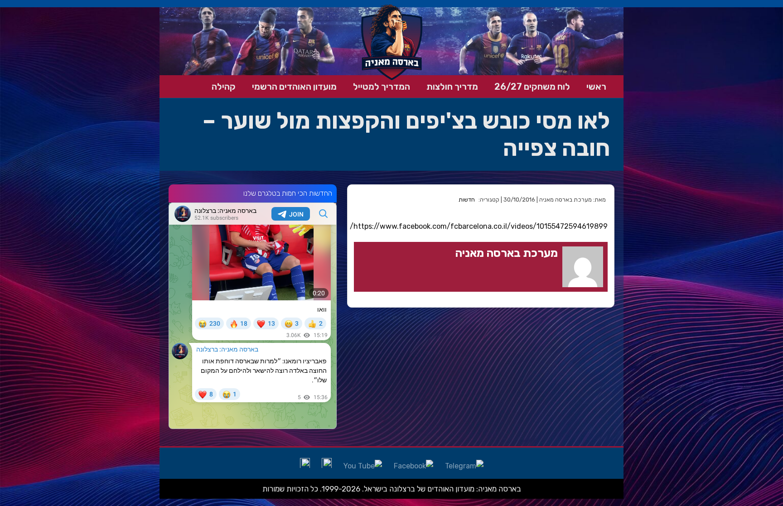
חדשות (467, 199)
